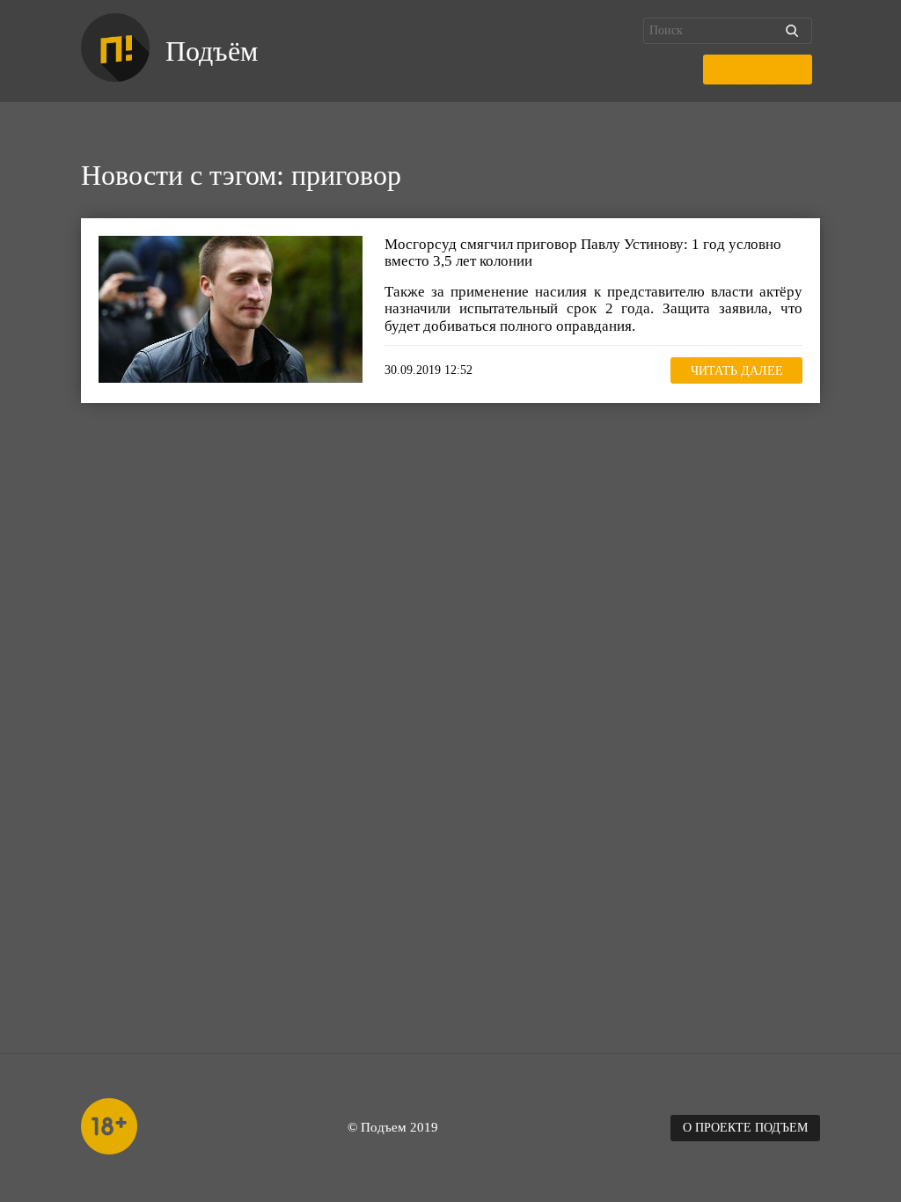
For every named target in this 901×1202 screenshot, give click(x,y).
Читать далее (737, 370)
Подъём (211, 51)
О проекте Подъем (745, 1127)
